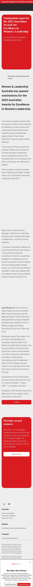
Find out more (18, 552)
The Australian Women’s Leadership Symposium (14, 528)
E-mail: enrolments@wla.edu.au (10, 538)
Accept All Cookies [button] (24, 584)
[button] (30, 562)
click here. (22, 386)
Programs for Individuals (8, 513)
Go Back (16, 402)
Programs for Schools (7, 518)
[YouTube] (9, 504)
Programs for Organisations (9, 516)
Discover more (16, 454)
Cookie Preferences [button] (11, 584)
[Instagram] (4, 504)
